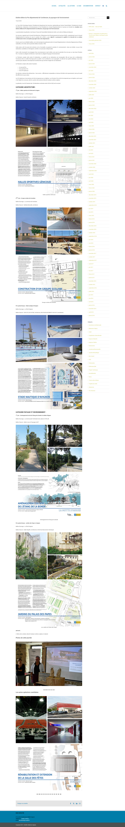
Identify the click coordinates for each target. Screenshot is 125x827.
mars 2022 (91, 125)
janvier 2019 (92, 222)
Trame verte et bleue (94, 380)
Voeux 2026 (91, 30)
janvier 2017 (92, 277)
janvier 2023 (92, 105)
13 (60, 794)
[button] (106, 6)
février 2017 (91, 274)
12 (58, 794)
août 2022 (91, 112)
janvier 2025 (92, 63)
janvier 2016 (92, 305)
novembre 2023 (92, 84)
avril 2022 (91, 122)
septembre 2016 (93, 288)
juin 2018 (91, 239)
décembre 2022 (92, 108)
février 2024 (91, 74)
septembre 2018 (93, 236)
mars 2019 (91, 215)
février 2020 (91, 188)
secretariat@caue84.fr (24, 820)
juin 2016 (91, 294)
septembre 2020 (93, 170)
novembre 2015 (92, 308)
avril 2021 (91, 153)
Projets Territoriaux (93, 370)
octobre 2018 (92, 232)
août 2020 (91, 174)
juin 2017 (91, 267)
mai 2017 (91, 270)
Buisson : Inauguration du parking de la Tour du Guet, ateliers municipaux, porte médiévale (98, 35)
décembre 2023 (92, 81)
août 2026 (91, 53)
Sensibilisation (92, 373)
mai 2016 (91, 298)
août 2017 (91, 263)
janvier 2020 (92, 191)
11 (56, 794)
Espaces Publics (93, 342)
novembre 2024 (92, 67)
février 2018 (91, 246)
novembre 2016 (92, 281)
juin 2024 (91, 70)
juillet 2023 (91, 94)
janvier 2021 (92, 160)
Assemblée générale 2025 (95, 40)
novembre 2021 (92, 139)
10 (54, 794)
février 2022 (91, 129)
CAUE (90, 332)
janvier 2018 (92, 250)
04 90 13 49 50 (25, 818)
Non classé (91, 356)
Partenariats (92, 363)
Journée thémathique (94, 352)
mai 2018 (91, 243)
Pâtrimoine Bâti (92, 366)
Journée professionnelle (94, 349)
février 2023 (91, 101)
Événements (92, 345)
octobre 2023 (92, 87)
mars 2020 (91, 184)
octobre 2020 (92, 167)
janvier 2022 (92, 132)
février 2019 (91, 219)
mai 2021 (91, 150)
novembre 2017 (92, 253)
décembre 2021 (92, 136)
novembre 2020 (92, 163)
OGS (90, 359)
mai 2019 (91, 212)
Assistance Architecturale (95, 325)
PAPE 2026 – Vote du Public (95, 26)
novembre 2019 (92, 198)
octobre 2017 (92, 257)
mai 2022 (91, 119)
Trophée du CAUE (93, 383)
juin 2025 (91, 60)
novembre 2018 (92, 229)
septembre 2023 (93, 91)
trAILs (90, 376)
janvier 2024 (92, 77)
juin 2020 (91, 177)
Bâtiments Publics (93, 328)
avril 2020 (91, 181)
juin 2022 (91, 115)
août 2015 (91, 312)
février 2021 (91, 156)
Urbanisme (91, 387)
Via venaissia (92, 390)
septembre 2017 (93, 260)
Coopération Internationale (95, 335)
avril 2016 (91, 301)
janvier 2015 (92, 315)
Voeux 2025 (91, 43)
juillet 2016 (91, 291)
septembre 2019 (93, 205)
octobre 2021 (92, 143)
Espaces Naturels (93, 338)
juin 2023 (91, 98)
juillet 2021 (91, 146)
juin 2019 (91, 208)
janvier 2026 (92, 56)
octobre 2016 (92, 284)
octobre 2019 (92, 201)
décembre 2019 (92, 194)
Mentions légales (32, 825)
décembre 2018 (92, 225)
